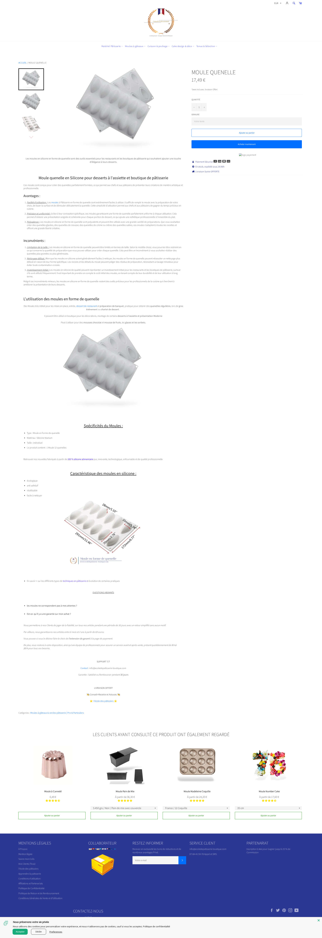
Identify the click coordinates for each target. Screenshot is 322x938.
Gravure (195, 114)
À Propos (22, 848)
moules (55, 202)
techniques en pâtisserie (74, 580)
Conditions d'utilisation (29, 878)
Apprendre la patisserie (29, 873)
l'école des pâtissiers (28, 868)
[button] (53, 800)
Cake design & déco (182, 46)
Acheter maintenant (247, 144)
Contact (84, 668)
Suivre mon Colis (26, 858)
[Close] (318, 920)
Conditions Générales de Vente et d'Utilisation (40, 898)
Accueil (22, 62)
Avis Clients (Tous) (26, 863)
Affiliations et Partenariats (30, 883)
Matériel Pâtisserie (111, 46)
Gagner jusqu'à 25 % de (279, 848)
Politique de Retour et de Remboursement (38, 893)
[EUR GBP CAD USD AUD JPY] (277, 4)
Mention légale (25, 854)
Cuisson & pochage (158, 46)
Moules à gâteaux (134, 46)
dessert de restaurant (86, 306)
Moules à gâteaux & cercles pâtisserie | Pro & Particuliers (57, 712)
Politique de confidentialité (156, 926)
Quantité (196, 99)
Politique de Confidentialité (31, 888)
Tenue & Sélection (206, 46)
